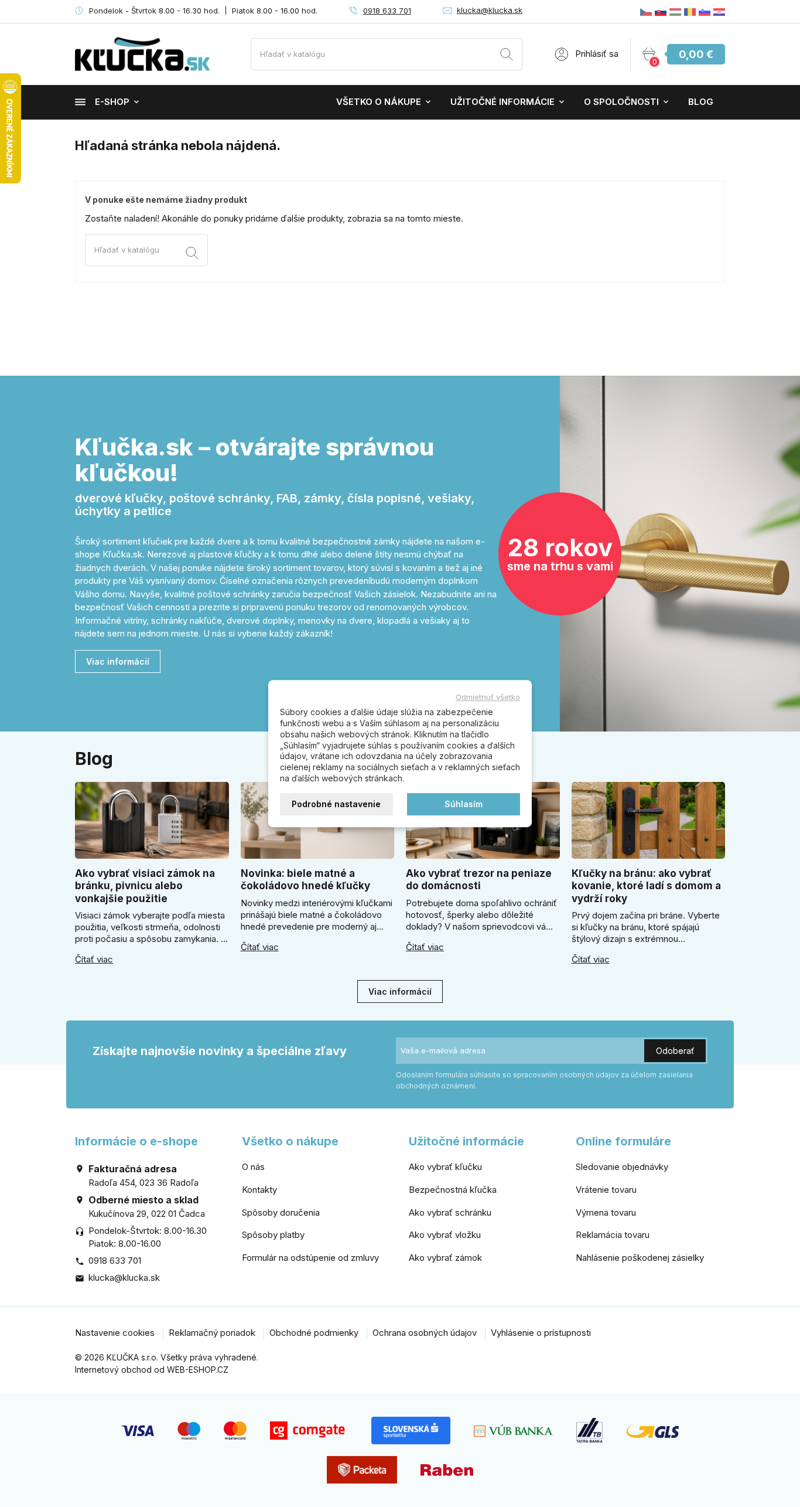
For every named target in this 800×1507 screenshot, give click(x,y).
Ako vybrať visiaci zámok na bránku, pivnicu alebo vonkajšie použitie (145, 886)
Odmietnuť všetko (488, 697)
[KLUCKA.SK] (660, 11)
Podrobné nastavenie (336, 804)
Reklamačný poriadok (212, 1332)
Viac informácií (117, 661)
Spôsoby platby (273, 1234)
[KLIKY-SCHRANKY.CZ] (646, 11)
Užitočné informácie (502, 101)
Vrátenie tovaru (606, 1189)
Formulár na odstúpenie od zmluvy (310, 1257)
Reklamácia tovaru (612, 1234)
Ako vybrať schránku (450, 1212)
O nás (253, 1166)
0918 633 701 (387, 10)
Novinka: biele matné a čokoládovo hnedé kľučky (305, 880)
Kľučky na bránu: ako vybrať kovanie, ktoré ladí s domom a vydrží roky (646, 886)
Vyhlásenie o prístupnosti (541, 1332)
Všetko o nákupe (378, 101)
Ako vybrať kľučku (445, 1166)
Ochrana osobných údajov (424, 1332)
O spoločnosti (621, 101)
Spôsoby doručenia (281, 1212)
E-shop (112, 101)
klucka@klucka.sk (489, 10)
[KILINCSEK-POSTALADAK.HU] (675, 11)
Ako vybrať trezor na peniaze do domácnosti (479, 880)
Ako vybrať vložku (445, 1234)
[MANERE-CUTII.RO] (690, 11)
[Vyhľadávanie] (507, 55)
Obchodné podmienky (313, 1332)
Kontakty (259, 1189)
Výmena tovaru (606, 1212)
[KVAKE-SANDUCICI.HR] (719, 11)
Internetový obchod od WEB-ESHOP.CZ (151, 1370)
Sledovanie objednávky (622, 1166)
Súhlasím (464, 804)
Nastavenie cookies (115, 1332)
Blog (700, 101)
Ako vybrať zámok (445, 1257)
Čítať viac (94, 959)
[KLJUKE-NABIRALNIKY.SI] (704, 11)
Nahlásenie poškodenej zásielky (640, 1257)
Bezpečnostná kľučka (453, 1189)
